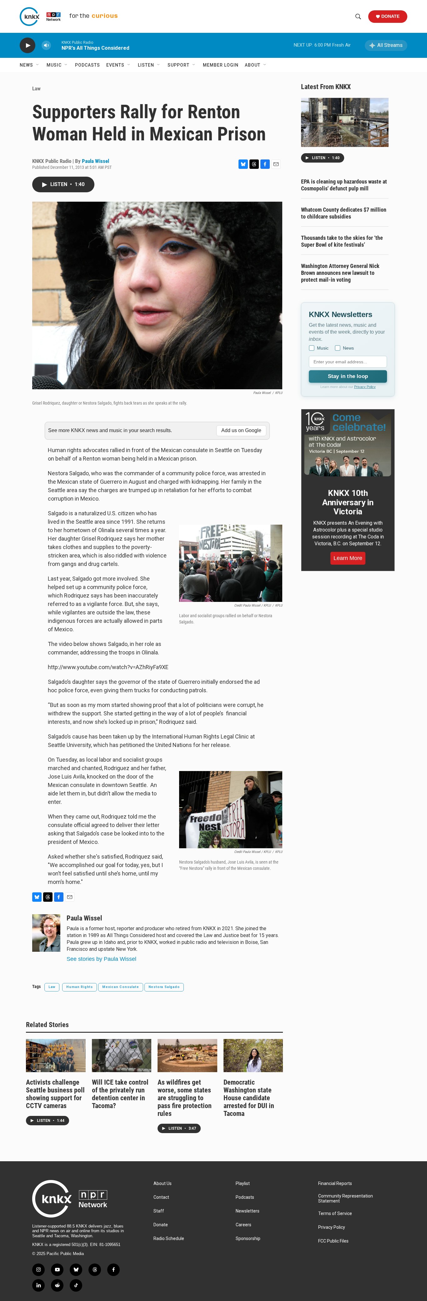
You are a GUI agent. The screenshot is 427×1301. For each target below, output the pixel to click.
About (252, 65)
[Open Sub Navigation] (37, 65)
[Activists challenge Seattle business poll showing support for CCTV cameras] (56, 1055)
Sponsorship (248, 1238)
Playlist (243, 1183)
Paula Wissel (95, 161)
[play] (28, 45)
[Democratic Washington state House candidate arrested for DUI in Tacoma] (253, 1055)
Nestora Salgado (164, 987)
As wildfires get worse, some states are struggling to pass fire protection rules (185, 1097)
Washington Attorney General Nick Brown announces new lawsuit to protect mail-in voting (340, 273)
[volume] (46, 45)
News (26, 65)
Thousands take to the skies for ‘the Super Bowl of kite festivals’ (342, 241)
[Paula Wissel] (46, 933)
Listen (146, 65)
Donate (390, 16)
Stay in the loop (348, 376)
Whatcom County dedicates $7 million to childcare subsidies (343, 213)
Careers (243, 1225)
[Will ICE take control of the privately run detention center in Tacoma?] (122, 1055)
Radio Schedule (168, 1238)
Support (178, 65)
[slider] (56, 45)
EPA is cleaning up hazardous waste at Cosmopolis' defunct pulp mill (344, 185)
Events (115, 65)
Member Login (221, 65)
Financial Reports (335, 1183)
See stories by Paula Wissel (101, 959)
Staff (158, 1211)
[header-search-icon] (358, 16)
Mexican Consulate (120, 987)
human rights (79, 987)
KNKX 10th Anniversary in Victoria (348, 502)
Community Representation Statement (345, 1198)
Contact (161, 1197)
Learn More (348, 558)
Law (36, 88)
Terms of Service (335, 1213)
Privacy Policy (365, 387)
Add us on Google (241, 430)
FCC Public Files (333, 1241)
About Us (162, 1183)
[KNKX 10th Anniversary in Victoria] (347, 444)
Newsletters (247, 1211)
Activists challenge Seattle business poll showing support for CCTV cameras (55, 1094)
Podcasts (87, 65)
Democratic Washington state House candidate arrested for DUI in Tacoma (249, 1097)
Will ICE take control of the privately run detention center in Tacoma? (120, 1094)
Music (54, 65)
